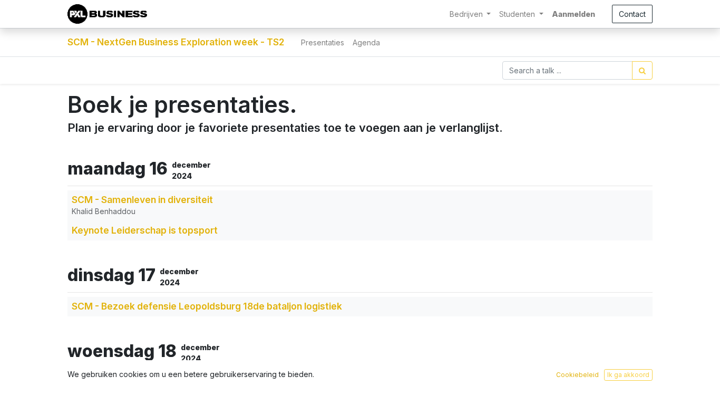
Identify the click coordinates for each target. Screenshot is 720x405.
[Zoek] (642, 70)
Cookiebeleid (577, 375)
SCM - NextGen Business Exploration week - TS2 (175, 41)
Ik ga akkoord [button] (628, 375)
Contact (632, 13)
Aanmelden (573, 13)
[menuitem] (322, 42)
